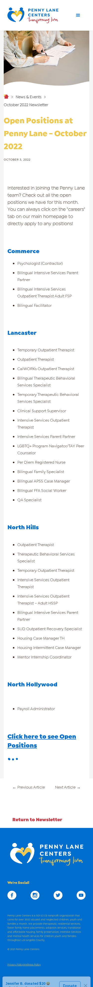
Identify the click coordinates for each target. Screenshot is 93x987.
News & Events (28, 96)
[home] (34, 15)
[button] (78, 15)
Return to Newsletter (37, 819)
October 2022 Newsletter (26, 104)
